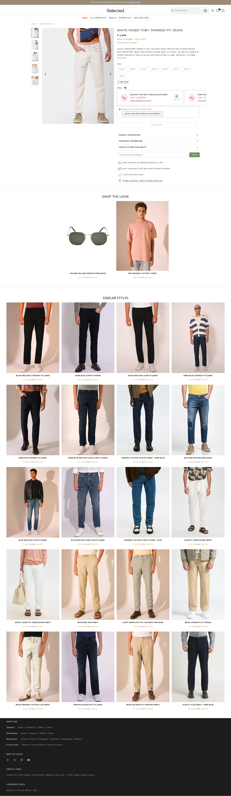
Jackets (24, 739)
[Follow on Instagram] (21, 760)
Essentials (125, 18)
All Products (98, 18)
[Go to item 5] (35, 80)
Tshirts (41, 727)
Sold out (157, 125)
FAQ (71, 775)
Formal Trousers (55, 745)
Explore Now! (135, 2)
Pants (51, 733)
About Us (10, 790)
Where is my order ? (56, 775)
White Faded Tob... (47, 24)
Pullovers (54, 739)
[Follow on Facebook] (7, 760)
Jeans (23, 733)
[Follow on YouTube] (28, 760)
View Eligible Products (141, 100)
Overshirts (31, 727)
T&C (35, 790)
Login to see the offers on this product (142, 113)
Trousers (33, 733)
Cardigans (43, 739)
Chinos (42, 733)
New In (112, 18)
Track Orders (38, 775)
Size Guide (24, 775)
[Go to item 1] (35, 33)
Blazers (78, 739)
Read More (121, 58)
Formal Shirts (38, 745)
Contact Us (11, 775)
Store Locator (88, 775)
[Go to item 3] (35, 57)
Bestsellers (141, 18)
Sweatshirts (67, 739)
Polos (49, 727)
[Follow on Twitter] (14, 760)
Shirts (21, 727)
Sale (85, 18)
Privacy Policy (24, 790)
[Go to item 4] (35, 68)
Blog (77, 775)
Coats (33, 739)
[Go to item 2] (35, 45)
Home (33, 24)
